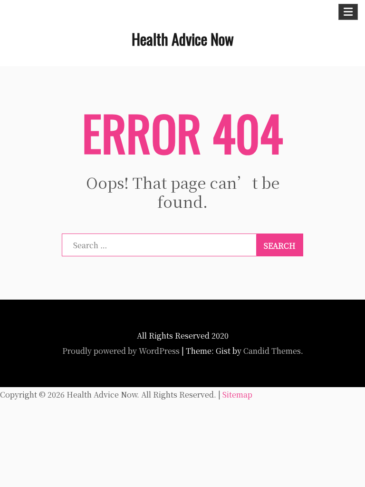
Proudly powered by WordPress (121, 350)
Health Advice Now (183, 39)
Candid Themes (272, 350)
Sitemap (237, 394)
